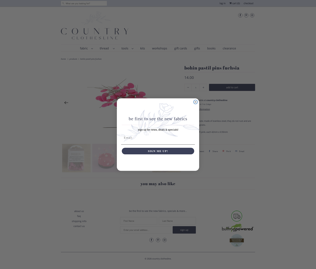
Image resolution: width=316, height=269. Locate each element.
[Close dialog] (196, 102)
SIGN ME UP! (158, 151)
